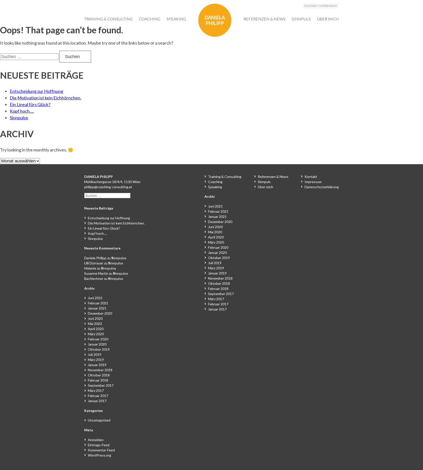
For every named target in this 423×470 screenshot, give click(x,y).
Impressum (328, 5)
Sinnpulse (19, 117)
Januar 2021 (97, 308)
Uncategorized (99, 420)
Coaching (149, 18)
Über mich (328, 18)
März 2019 (96, 360)
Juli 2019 (94, 354)
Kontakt (311, 5)
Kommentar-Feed (101, 450)
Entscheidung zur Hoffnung (36, 91)
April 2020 (96, 329)
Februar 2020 (98, 339)
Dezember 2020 (100, 313)
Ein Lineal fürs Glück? (30, 104)
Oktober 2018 (99, 375)
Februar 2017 (98, 396)
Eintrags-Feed (98, 445)
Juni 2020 (95, 318)
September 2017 (101, 385)
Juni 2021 (95, 298)
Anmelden (96, 440)
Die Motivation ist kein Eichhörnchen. (45, 97)
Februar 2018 (98, 380)
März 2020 (96, 334)
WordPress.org (99, 455)
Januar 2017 (97, 401)
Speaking (176, 18)
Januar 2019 (97, 365)
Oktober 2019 (99, 349)
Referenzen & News (264, 18)
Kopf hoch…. (22, 111)
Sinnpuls (301, 18)
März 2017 (96, 390)
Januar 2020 (97, 344)
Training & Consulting (108, 18)
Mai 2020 (95, 324)
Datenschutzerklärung (322, 187)
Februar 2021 (98, 303)
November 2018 (100, 370)
